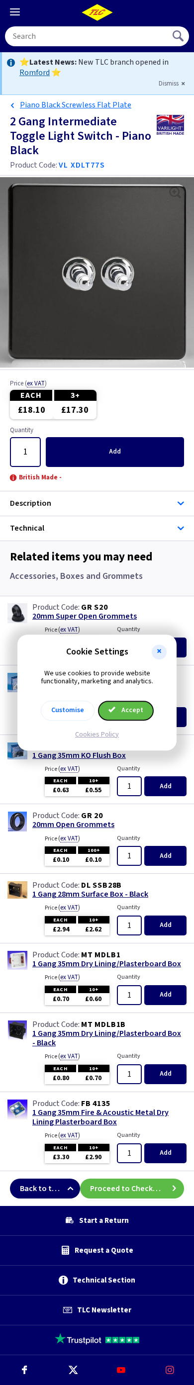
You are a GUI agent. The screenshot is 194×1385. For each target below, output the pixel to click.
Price (28, 384)
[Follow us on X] (73, 1370)
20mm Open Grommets (73, 825)
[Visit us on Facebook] (24, 1370)
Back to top (40, 1188)
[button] (159, 652)
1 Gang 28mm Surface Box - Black (90, 894)
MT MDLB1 (100, 954)
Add (115, 451)
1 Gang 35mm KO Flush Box (79, 755)
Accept (131, 710)
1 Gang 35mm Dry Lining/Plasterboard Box (106, 964)
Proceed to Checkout (128, 1188)
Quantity (21, 431)
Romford (34, 72)
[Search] (179, 36)
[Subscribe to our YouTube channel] (121, 1370)
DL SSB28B (101, 885)
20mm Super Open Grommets (84, 616)
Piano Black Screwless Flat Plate (75, 104)
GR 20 (92, 815)
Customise (67, 710)
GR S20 (94, 607)
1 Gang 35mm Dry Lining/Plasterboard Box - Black (106, 1038)
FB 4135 (95, 1103)
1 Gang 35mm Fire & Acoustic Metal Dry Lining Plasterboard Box (100, 1117)
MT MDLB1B (103, 1024)
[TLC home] (97, 12)
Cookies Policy (97, 734)
